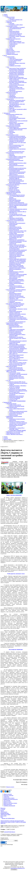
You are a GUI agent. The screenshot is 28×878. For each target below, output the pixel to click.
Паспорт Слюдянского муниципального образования (16, 202)
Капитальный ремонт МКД (16, 326)
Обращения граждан (11, 403)
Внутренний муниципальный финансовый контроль (16, 181)
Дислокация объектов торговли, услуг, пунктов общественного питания (17, 196)
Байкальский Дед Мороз (15, 35)
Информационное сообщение (16, 271)
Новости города (10, 50)
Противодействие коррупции (16, 77)
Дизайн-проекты (13, 44)
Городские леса (13, 221)
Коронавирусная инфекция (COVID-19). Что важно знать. (18, 391)
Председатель (12, 93)
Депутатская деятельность (15, 91)
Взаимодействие (7, 402)
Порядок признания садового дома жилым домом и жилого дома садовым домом (17, 232)
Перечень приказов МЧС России (17, 381)
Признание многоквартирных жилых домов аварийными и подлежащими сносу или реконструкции (16, 236)
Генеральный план (13, 116)
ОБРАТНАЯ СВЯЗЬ (5, 814)
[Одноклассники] (3, 791)
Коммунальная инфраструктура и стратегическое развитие (14, 323)
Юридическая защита (11, 366)
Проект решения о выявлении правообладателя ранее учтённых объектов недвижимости (17, 268)
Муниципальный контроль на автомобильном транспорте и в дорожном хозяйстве (16, 177)
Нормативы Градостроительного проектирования (17, 223)
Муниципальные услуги (12, 134)
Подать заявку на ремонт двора (16, 42)
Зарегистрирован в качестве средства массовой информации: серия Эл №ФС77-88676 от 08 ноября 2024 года (13, 822)
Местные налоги (13, 188)
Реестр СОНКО (13, 207)
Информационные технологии (16, 378)
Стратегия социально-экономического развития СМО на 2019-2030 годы (17, 211)
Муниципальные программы (13, 125)
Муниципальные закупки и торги (14, 152)
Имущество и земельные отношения (15, 303)
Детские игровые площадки (16, 299)
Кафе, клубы (12, 37)
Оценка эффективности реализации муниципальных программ (18, 129)
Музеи (10, 29)
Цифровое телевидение (15, 302)
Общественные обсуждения (16, 351)
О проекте (11, 40)
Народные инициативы (15, 200)
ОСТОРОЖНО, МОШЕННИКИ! (17, 401)
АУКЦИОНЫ (12, 307)
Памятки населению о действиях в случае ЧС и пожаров (17, 386)
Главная (5, 14)
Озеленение (12, 301)
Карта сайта (3, 815)
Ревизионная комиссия (12, 92)
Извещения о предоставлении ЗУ (17, 321)
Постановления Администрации (17, 118)
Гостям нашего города (11, 26)
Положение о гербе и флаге (16, 24)
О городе (5, 15)
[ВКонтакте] (1, 791)
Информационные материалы (16, 395)
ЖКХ (10, 328)
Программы (12, 132)
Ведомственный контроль (15, 179)
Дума (7, 67)
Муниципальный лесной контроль (17, 168)
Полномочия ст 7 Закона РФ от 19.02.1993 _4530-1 (16, 428)
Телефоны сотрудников (15, 65)
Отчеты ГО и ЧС (13, 399)
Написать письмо (13, 86)
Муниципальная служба (15, 375)
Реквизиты (12, 64)
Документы (12, 46)
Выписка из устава (13, 76)
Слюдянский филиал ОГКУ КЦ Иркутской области (17, 104)
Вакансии (3, 808)
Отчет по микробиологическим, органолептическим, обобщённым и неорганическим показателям (18, 348)
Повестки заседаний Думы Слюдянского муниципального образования (16, 89)
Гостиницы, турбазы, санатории (17, 36)
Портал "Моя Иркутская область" (14, 434)
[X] (7, 791)
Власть (5, 55)
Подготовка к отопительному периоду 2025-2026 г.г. (16, 355)
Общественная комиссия (15, 41)
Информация (12, 96)
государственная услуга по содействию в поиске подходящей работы (17, 215)
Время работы (12, 61)
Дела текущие (9, 49)
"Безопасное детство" (14, 388)
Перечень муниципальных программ (18, 203)
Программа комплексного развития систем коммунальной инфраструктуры (18, 342)
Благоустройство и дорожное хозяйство (16, 289)
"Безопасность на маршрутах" (16, 219)
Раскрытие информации (15, 331)
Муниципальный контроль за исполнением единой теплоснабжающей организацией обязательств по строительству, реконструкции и (17, 172)
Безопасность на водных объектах (17, 389)
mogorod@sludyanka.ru (9, 831)
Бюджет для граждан (14, 189)
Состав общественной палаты (16, 412)
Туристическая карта (14, 32)
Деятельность (6, 113)
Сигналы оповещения (14, 398)
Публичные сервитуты (14, 306)
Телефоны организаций (12, 54)
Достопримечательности (15, 28)
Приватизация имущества (15, 311)
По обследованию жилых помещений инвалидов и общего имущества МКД (17, 334)
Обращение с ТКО (13, 298)
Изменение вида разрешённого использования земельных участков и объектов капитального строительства (18, 241)
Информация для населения (16, 330)
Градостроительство (14, 229)
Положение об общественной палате (18, 411)
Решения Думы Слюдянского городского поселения (16, 124)
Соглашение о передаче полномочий (18, 374)
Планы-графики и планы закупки (17, 156)
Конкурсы (11, 154)
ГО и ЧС (8, 380)
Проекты (11, 131)
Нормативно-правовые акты (16, 397)
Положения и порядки (14, 191)
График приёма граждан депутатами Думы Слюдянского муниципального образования (18, 80)
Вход (2, 817)
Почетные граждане (11, 20)
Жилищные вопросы (14, 325)
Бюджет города (13, 186)
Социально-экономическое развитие (18, 209)
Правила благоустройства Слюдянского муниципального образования (16, 287)
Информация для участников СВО (14, 431)
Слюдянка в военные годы (15, 19)
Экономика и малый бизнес (16, 218)
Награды (11, 379)
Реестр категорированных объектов (18, 183)
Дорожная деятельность (15, 294)
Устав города (12, 115)
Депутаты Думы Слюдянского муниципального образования (16, 71)
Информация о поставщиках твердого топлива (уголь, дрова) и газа (17, 338)
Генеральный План (14, 273)
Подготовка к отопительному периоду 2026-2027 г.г (16, 358)
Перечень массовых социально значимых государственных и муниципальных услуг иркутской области (17, 141)
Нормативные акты (14, 127)
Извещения (12, 155)
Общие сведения (10, 17)
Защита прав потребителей (15, 367)
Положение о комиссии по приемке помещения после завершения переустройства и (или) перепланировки (18, 276)
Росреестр (11, 108)
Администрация (10, 56)
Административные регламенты (17, 136)
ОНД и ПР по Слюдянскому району (18, 109)
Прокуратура (12, 111)
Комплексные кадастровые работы (17, 317)
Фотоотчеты (12, 45)
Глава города (12, 58)
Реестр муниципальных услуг (16, 145)
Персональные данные (14, 372)
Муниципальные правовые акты (14, 114)
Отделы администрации (15, 60)
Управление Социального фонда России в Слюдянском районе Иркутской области (17, 101)
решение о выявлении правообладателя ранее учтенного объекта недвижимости (17, 314)
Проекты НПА (12, 119)
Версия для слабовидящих (8, 818)
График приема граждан (15, 404)
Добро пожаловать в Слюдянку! (17, 27)
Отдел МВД (12, 110)
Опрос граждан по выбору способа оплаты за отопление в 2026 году (17, 363)
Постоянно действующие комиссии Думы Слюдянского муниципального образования (18, 83)
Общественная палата (11, 407)
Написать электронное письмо (16, 406)
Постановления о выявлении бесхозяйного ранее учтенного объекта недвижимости (16, 281)
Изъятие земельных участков (16, 316)
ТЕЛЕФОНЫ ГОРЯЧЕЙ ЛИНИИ (17, 430)
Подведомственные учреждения (17, 63)
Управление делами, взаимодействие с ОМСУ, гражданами (15, 371)
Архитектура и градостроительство (15, 220)
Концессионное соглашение (16, 157)
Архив (10, 47)
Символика (9, 22)
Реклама (11, 270)
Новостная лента (10, 52)
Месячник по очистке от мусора (17, 297)
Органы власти (10, 99)
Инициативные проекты (15, 293)
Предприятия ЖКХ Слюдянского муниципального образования (17, 345)
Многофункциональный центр (16, 151)
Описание (11, 23)
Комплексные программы (15, 228)
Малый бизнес (12, 198)
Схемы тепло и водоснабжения (16, 329)
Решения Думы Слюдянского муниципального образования (16, 74)
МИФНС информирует (15, 106)
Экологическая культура (15, 227)
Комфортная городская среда (13, 38)
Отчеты (11, 133)
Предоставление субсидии (15, 365)
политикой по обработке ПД (18, 868)
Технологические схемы (15, 146)
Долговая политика (14, 187)
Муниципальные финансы (12, 184)
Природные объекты (14, 31)
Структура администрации (15, 59)
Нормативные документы (15, 413)
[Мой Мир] (5, 791)
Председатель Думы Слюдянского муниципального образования (17, 69)
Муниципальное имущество (16, 305)
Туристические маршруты (15, 33)
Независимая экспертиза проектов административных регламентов (17, 138)
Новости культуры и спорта (13, 51)
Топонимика (12, 225)
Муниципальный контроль (13, 159)
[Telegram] (9, 791)
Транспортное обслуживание (16, 296)
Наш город (12, 18)
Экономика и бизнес (11, 193)
